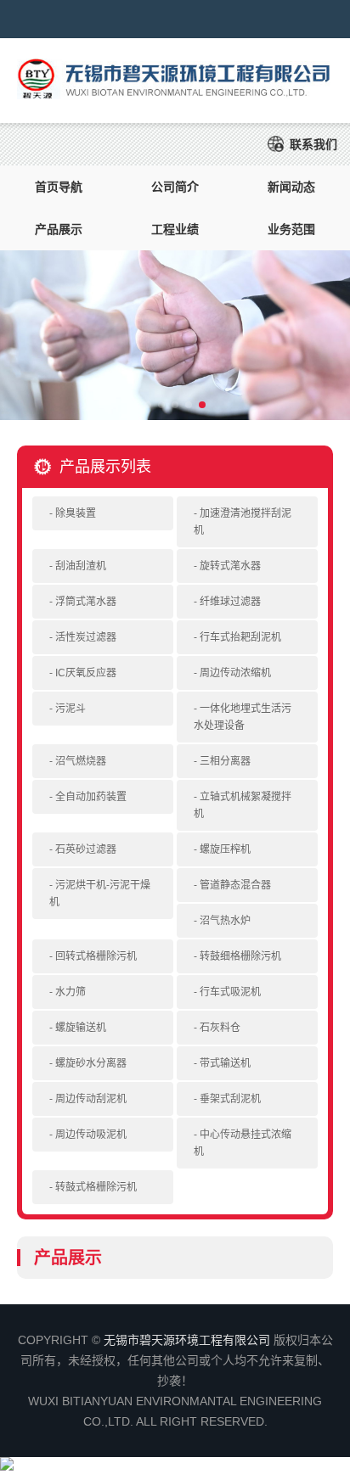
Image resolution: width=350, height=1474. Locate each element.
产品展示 (58, 229)
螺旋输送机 (80, 1028)
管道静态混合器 (235, 885)
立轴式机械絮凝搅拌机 (242, 805)
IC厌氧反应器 (85, 673)
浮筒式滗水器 (85, 602)
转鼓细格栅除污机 (240, 956)
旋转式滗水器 (230, 566)
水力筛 (70, 992)
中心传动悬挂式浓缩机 (242, 1143)
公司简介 (175, 186)
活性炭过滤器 (85, 637)
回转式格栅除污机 (96, 956)
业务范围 (291, 229)
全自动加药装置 (91, 797)
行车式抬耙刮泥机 (240, 637)
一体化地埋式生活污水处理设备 (242, 717)
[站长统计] (7, 1466)
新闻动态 (291, 186)
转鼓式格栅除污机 (96, 1187)
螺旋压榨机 (225, 849)
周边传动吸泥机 (91, 1135)
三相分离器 (225, 761)
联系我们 (313, 144)
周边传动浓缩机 (235, 673)
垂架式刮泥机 (230, 1099)
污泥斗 (70, 709)
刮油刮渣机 (80, 566)
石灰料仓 (220, 1028)
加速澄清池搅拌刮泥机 (242, 521)
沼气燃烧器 (80, 761)
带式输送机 (225, 1063)
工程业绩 (175, 229)
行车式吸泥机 (230, 992)
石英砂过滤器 (85, 849)
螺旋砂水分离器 (91, 1063)
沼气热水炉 (225, 921)
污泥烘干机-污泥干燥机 (99, 893)
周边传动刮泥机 (91, 1099)
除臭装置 (75, 513)
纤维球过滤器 (230, 602)
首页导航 (58, 186)
